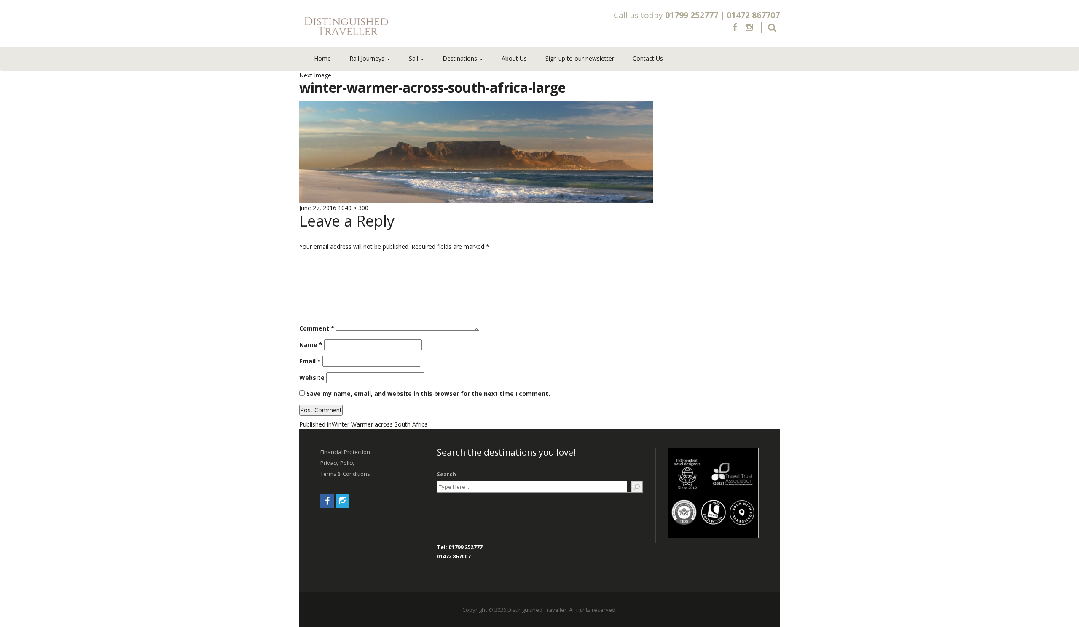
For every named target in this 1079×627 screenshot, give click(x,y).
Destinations (461, 58)
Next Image (315, 75)
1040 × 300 (353, 208)
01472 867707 (753, 15)
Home (322, 58)
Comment (316, 328)
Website (312, 378)
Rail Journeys (367, 58)
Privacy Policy (337, 463)
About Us (514, 58)
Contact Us (648, 58)
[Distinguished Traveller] (396, 27)
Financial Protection (345, 452)
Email (310, 361)
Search (446, 474)
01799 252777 (691, 15)
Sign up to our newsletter (579, 58)
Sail (414, 58)
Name (310, 345)
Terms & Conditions (345, 474)
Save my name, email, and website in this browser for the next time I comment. (428, 394)
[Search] (636, 486)
